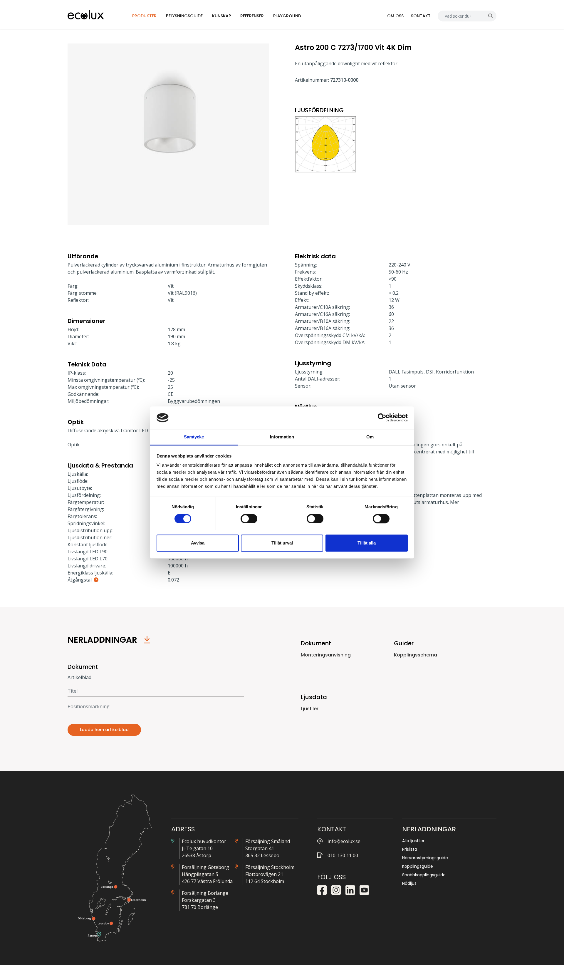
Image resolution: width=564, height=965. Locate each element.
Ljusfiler (309, 708)
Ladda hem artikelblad (104, 730)
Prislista (409, 849)
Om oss (395, 16)
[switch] (249, 518)
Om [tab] (370, 436)
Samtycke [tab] (194, 436)
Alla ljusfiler (413, 841)
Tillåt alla (366, 542)
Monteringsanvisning (326, 654)
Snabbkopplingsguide (424, 875)
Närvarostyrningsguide (425, 858)
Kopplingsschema (415, 654)
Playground (287, 16)
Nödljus (409, 883)
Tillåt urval (282, 542)
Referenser (252, 16)
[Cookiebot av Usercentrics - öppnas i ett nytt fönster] (382, 417)
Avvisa (197, 542)
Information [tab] (282, 436)
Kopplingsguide (417, 866)
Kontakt (421, 16)
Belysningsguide (184, 16)
